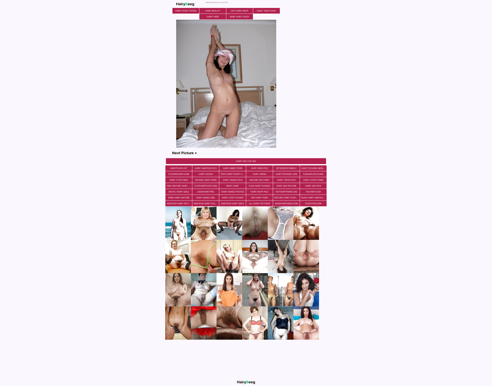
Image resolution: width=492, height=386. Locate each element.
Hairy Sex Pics (313, 186)
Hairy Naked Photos (232, 191)
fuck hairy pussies (259, 186)
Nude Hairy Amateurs (313, 197)
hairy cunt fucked (232, 197)
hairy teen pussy (266, 10)
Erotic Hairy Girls (178, 191)
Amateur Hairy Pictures (179, 203)
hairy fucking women (313, 168)
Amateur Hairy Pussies (206, 203)
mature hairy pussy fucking (287, 197)
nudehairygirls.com (286, 203)
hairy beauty (212, 10)
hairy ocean (206, 174)
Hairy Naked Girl (205, 197)
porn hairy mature (178, 197)
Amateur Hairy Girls (232, 203)
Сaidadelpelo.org (313, 174)
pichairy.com (313, 191)
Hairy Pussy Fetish (185, 10)
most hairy (232, 186)
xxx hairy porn (259, 197)
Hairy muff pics (259, 191)
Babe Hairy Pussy (239, 16)
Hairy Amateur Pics (206, 168)
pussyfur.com (313, 203)
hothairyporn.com (286, 191)
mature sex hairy (259, 180)
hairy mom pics (259, 168)
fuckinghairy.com (178, 174)
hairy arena (259, 174)
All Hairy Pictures (259, 203)
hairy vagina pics (232, 180)
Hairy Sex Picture (286, 186)
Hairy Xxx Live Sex (246, 161)
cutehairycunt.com (205, 186)
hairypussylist (178, 168)
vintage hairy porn (206, 180)
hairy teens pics (286, 180)
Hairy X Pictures (178, 180)
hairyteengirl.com (286, 174)
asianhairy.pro (205, 191)
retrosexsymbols (286, 168)
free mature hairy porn (179, 186)
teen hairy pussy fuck (233, 174)
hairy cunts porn (313, 180)
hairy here (213, 16)
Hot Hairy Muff (239, 10)
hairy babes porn (232, 168)
